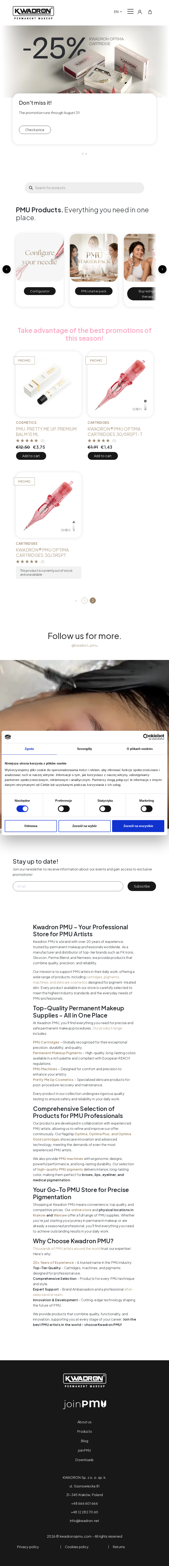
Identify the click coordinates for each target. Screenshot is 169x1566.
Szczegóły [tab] (84, 748)
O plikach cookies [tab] (140, 748)
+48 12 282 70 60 (84, 1512)
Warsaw (60, 1215)
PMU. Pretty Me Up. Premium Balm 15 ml (46, 431)
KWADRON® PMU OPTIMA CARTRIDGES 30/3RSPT (42, 552)
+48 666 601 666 (84, 1503)
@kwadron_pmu (84, 645)
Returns (119, 1547)
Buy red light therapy (148, 293)
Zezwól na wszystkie (138, 826)
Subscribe (142, 886)
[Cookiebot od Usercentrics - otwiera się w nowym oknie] (146, 737)
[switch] (64, 808)
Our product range (107, 1028)
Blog (84, 1441)
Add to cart (31, 456)
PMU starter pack (94, 291)
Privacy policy (28, 1547)
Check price (35, 130)
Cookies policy (77, 1547)
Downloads (84, 1460)
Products (84, 1431)
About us (84, 1422)
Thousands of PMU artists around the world (67, 1248)
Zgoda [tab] (29, 748)
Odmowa (30, 826)
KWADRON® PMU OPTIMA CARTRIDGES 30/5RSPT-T (115, 431)
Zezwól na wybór (84, 826)
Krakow (39, 1215)
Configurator (40, 291)
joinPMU (84, 1450)
